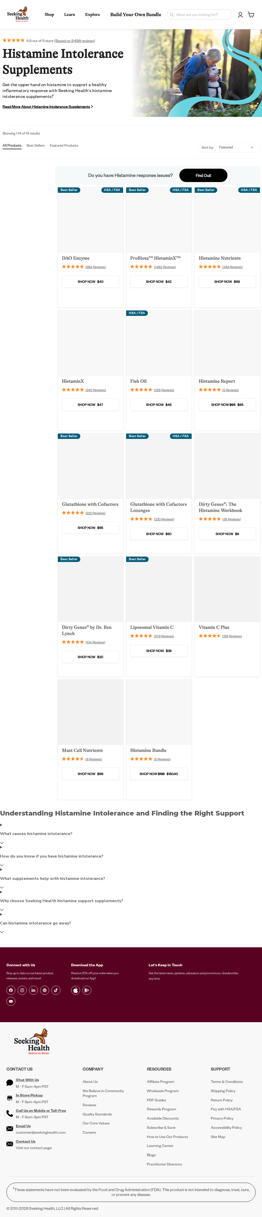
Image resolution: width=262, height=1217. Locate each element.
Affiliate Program (160, 1081)
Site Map (218, 1136)
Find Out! (203, 175)
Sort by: (208, 147)
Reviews (89, 1104)
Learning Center (160, 1145)
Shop (49, 14)
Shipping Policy (223, 1090)
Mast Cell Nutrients (82, 750)
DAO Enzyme (76, 258)
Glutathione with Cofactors (90, 504)
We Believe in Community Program (103, 1093)
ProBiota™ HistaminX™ (155, 258)
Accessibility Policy (226, 1127)
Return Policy (222, 1100)
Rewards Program (161, 1109)
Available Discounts (163, 1118)
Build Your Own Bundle (135, 14)
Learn (69, 14)
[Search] (170, 14)
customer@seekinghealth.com (41, 1132)
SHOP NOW (90, 281)
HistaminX (73, 381)
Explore (92, 14)
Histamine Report (217, 381)
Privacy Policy (222, 1118)
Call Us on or (41, 1110)
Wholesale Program (163, 1090)
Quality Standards (97, 1114)
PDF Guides (156, 1100)
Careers (89, 1132)
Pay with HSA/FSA (226, 1109)
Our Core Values (96, 1123)
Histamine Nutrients (220, 258)
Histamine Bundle (148, 750)
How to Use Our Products (167, 1136)
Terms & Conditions (227, 1081)
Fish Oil (138, 381)
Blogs (151, 1154)
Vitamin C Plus (214, 627)
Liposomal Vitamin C (151, 627)
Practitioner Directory (164, 1164)
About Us (90, 1081)
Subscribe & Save (161, 1127)
